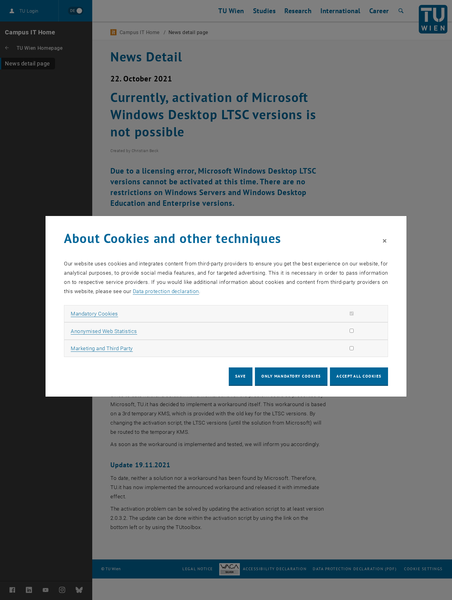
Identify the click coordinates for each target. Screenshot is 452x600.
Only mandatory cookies (291, 376)
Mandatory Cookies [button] (94, 314)
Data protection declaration (166, 291)
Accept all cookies (359, 376)
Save (240, 376)
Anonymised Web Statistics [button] (104, 331)
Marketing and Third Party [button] (102, 348)
